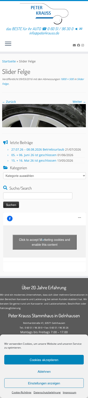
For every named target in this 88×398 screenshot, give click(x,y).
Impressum (69, 392)
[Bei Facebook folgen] (79, 45)
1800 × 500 (67, 79)
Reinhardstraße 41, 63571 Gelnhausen (44, 323)
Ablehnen (44, 371)
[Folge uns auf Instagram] (83, 45)
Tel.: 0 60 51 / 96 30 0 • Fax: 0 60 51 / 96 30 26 (44, 327)
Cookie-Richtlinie (21, 392)
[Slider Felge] (44, 115)
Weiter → (79, 102)
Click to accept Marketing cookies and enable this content (44, 242)
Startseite (9, 61)
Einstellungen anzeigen (44, 383)
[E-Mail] (75, 45)
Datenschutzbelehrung (47, 392)
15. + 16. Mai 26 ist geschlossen (33, 160)
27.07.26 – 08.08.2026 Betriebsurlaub (37, 149)
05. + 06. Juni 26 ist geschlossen (34, 155)
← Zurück (9, 102)
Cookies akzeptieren (44, 359)
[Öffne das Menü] (8, 44)
